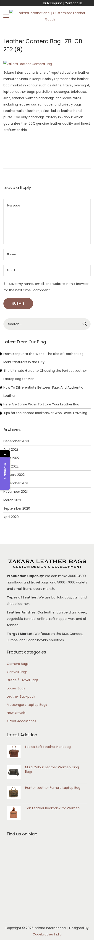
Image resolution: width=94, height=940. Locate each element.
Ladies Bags (16, 688)
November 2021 (15, 491)
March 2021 (12, 500)
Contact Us (74, 3)
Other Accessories (21, 721)
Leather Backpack (21, 696)
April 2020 (11, 517)
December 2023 (16, 441)
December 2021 (15, 483)
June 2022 (11, 458)
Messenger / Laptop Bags (27, 704)
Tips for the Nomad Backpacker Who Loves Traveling (45, 413)
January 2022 (14, 475)
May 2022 (10, 466)
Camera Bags (18, 663)
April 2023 (10, 449)
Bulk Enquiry (52, 3)
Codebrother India (47, 934)
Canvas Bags (17, 672)
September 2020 (16, 508)
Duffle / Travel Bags (22, 680)
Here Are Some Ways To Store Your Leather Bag (41, 404)
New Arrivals (16, 713)
